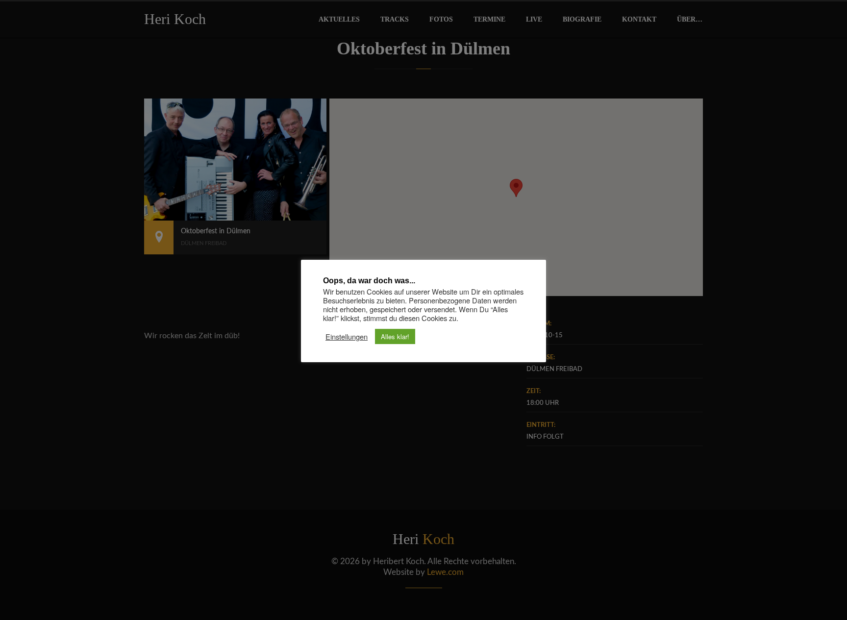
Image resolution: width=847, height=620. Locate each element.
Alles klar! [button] (395, 336)
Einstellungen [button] (346, 336)
